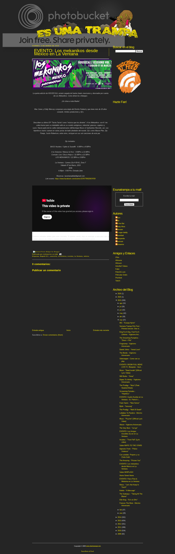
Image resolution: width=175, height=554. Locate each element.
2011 (119, 527)
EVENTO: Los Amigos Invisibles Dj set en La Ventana (129, 433)
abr (121, 317)
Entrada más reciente (101, 330)
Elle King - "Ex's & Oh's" (129, 500)
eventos (70, 256)
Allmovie (118, 260)
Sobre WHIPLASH (126, 472)
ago (121, 303)
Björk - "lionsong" (126, 406)
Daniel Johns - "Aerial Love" (130, 350)
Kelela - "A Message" (127, 490)
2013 (119, 521)
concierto (53, 256)
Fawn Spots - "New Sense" (130, 403)
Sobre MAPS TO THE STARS (131, 445)
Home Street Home (127, 475)
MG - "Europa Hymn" (127, 323)
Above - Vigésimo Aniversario (130, 425)
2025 (119, 297)
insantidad (120, 235)
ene (121, 513)
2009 (119, 534)
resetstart (119, 241)
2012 (119, 524)
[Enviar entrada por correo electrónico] (60, 254)
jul (120, 306)
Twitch (117, 281)
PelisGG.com (120, 272)
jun (121, 310)
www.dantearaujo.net (93, 546)
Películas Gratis (121, 275)
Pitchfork (118, 278)
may (121, 313)
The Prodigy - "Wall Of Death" (131, 410)
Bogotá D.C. (44, 256)
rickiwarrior (120, 244)
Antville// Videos (121, 266)
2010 (119, 531)
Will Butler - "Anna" (127, 376)
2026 (119, 294)
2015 (119, 300)
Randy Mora (120, 227)
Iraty (117, 220)
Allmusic (118, 263)
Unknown (119, 229)
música (86, 256)
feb (121, 510)
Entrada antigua (38, 330)
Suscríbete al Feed (87, 551)
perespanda (120, 238)
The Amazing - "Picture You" (130, 460)
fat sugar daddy (122, 232)
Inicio (68, 330)
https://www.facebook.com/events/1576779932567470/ (75, 179)
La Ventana (78, 256)
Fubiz (117, 269)
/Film (117, 257)
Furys (118, 218)
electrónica (62, 256)
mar (121, 320)
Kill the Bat (120, 223)
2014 (119, 517)
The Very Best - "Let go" (129, 428)
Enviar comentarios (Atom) (53, 335)
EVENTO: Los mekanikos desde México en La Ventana (66, 52)
